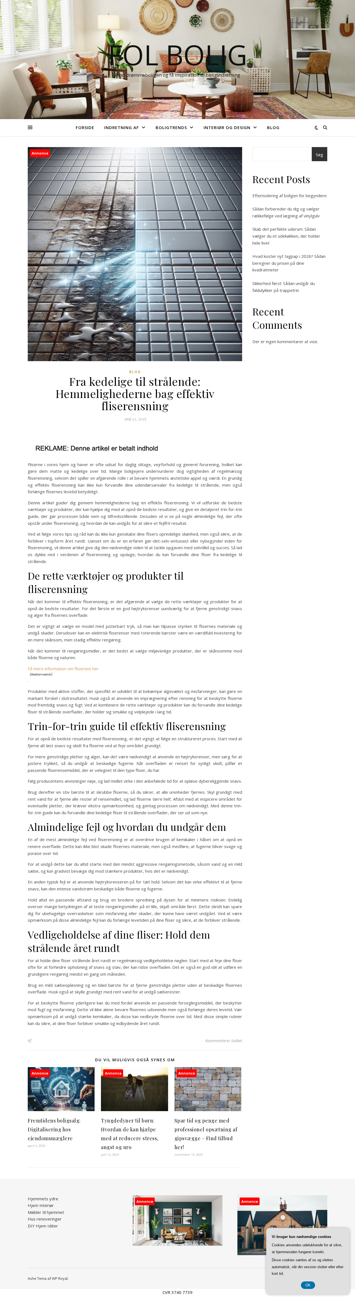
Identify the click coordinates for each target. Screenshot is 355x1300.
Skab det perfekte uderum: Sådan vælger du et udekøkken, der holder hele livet (286, 235)
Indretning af (121, 127)
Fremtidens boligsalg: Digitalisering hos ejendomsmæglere (54, 1129)
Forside (85, 127)
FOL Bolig (177, 54)
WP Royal (60, 1278)
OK (308, 1285)
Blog (273, 127)
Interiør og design (227, 127)
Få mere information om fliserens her (63, 668)
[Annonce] (61, 1109)
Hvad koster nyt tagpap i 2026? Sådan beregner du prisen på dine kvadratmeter (289, 263)
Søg (319, 154)
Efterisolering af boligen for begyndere (289, 195)
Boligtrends (171, 127)
